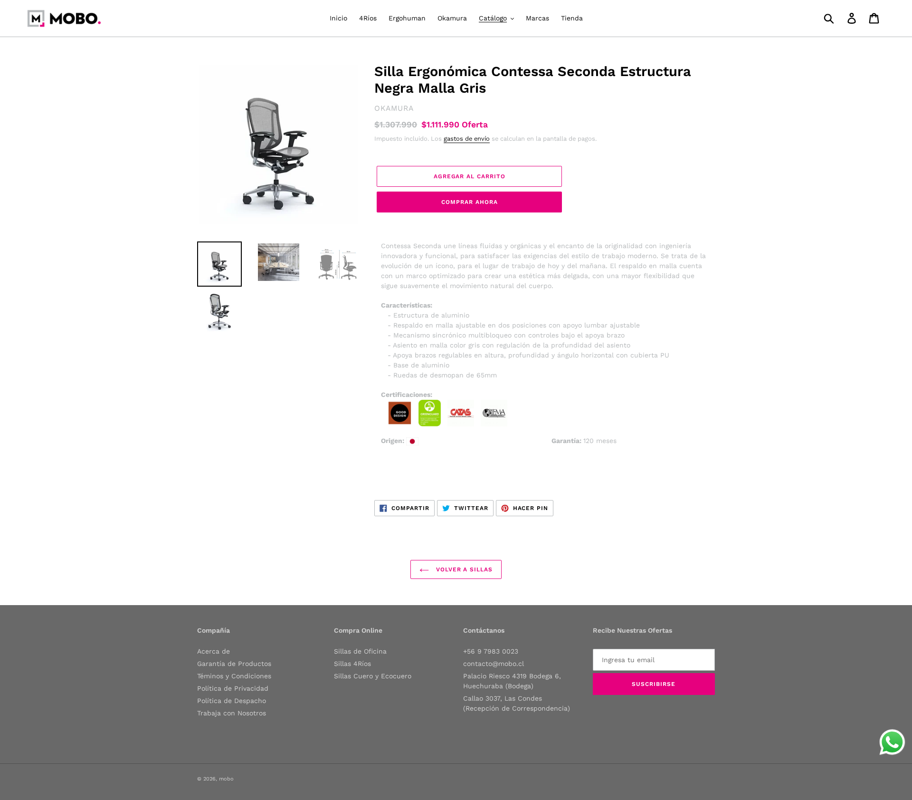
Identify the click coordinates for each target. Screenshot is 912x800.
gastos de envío (467, 138)
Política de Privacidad (232, 688)
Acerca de (213, 651)
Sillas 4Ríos (352, 663)
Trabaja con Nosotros (231, 713)
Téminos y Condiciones (234, 676)
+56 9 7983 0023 (490, 651)
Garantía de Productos (234, 663)
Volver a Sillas (463, 569)
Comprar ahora (469, 202)
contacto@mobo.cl (493, 663)
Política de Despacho (231, 700)
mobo (226, 779)
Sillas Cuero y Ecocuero (372, 676)
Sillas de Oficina (360, 651)
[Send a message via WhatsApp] (892, 742)
